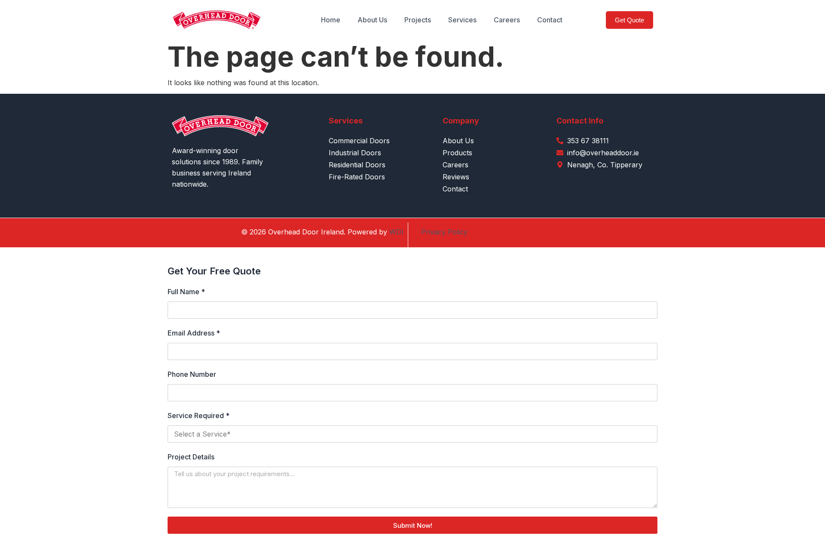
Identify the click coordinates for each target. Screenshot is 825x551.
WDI (396, 232)
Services (462, 19)
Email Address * (194, 333)
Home (330, 19)
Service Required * (198, 415)
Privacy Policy (444, 232)
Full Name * (186, 291)
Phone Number (192, 374)
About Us (372, 19)
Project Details (191, 456)
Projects (417, 19)
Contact (549, 19)
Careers (507, 19)
